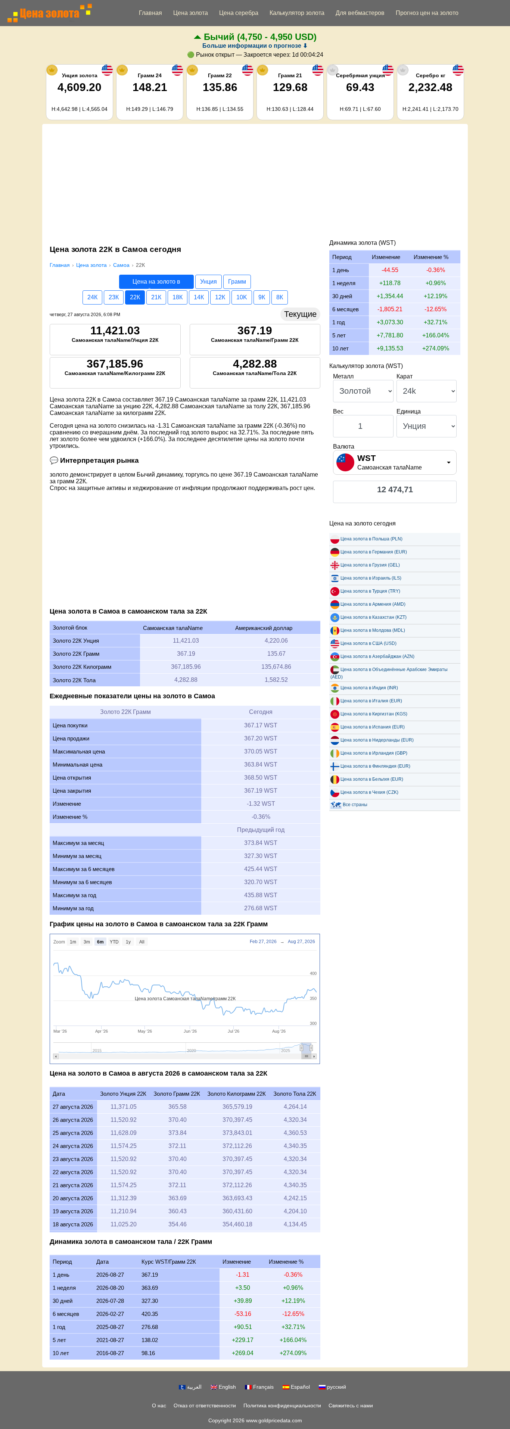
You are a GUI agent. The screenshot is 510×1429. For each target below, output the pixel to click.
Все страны (355, 804)
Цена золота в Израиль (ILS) (370, 578)
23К (114, 297)
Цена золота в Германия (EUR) (373, 552)
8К (279, 297)
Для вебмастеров (360, 13)
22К (135, 297)
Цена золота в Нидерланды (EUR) (377, 740)
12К (220, 297)
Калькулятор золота (297, 13)
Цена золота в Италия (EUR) (371, 700)
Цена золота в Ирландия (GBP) (373, 753)
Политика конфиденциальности (282, 1405)
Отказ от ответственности (205, 1405)
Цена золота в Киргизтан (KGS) (373, 714)
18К (177, 297)
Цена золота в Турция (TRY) (370, 591)
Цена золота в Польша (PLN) (371, 539)
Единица (409, 411)
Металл (343, 376)
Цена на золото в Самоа (156, 283)
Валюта (343, 446)
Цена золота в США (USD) (368, 643)
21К (156, 297)
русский (336, 1387)
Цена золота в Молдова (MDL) (372, 630)
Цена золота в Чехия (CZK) (369, 792)
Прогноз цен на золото (427, 13)
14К (199, 297)
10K (241, 297)
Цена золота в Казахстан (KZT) (373, 617)
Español (299, 1387)
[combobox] (395, 462)
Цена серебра (238, 13)
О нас (159, 1405)
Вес (338, 411)
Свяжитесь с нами (351, 1405)
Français (263, 1387)
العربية (194, 1387)
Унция (208, 281)
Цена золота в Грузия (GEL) (370, 565)
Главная (150, 13)
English (226, 1387)
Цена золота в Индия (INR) (369, 687)
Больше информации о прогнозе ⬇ (255, 46)
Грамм (237, 281)
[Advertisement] (255, 183)
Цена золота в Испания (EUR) (372, 727)
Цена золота (190, 13)
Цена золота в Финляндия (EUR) (375, 766)
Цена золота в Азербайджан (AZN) (377, 656)
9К (261, 297)
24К (92, 297)
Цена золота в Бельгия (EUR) (371, 779)
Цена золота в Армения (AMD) (372, 604)
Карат (405, 376)
